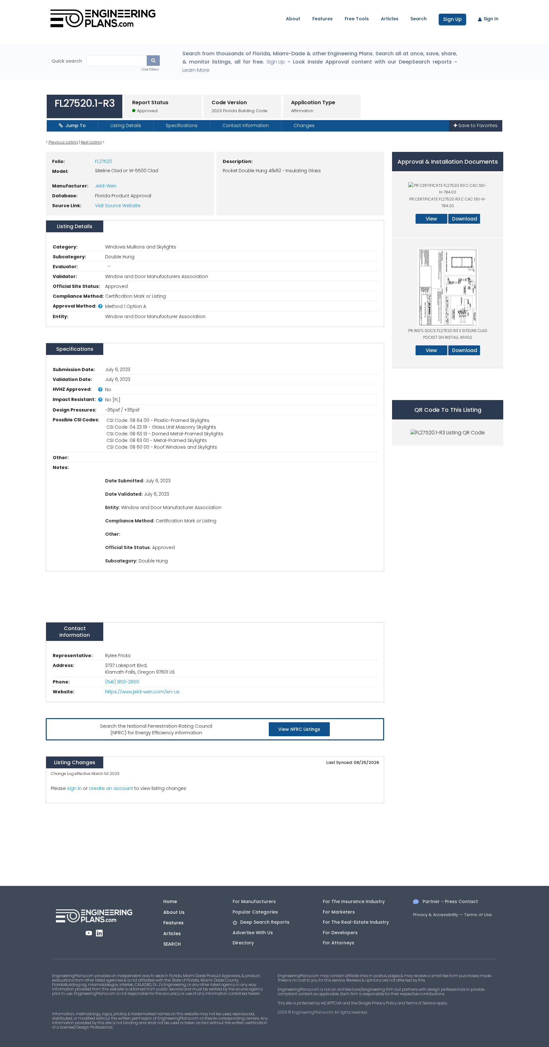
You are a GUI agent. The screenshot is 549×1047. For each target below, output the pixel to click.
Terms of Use (478, 915)
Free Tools (357, 19)
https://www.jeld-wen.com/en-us (142, 692)
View (431, 218)
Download (464, 218)
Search (418, 19)
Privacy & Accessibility (435, 915)
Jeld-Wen (105, 186)
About (293, 19)
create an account (111, 788)
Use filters (150, 69)
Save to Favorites (477, 125)
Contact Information (245, 125)
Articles (389, 19)
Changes (304, 125)
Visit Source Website (117, 205)
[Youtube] (88, 933)
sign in (74, 788)
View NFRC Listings (299, 729)
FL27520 (103, 161)
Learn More (195, 70)
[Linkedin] (99, 933)
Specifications (182, 125)
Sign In (491, 19)
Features (322, 19)
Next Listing (91, 142)
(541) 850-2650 (122, 682)
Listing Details (126, 125)
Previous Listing (63, 142)
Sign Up (452, 19)
